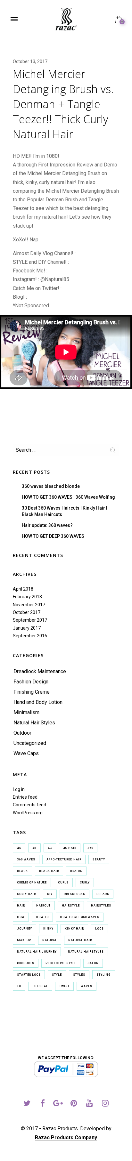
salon (93, 963)
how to (42, 917)
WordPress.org (28, 812)
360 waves (26, 859)
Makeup (24, 940)
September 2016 (30, 635)
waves (86, 986)
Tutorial (40, 986)
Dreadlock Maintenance (39, 671)
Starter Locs (29, 974)
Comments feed (29, 804)
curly (85, 882)
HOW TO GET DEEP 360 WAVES (53, 536)
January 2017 (27, 628)
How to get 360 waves (79, 917)
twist (64, 986)
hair (21, 905)
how (21, 917)
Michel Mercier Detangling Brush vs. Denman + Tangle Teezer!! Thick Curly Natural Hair (63, 104)
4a (19, 848)
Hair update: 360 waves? (47, 525)
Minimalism (26, 712)
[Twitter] (27, 1104)
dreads (102, 894)
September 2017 (30, 620)
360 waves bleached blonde (51, 486)
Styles (79, 974)
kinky (48, 928)
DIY (50, 894)
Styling (103, 974)
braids (76, 871)
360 (90, 848)
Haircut (43, 905)
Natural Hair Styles (34, 723)
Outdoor (22, 733)
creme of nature (32, 882)
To (19, 986)
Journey (24, 928)
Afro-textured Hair (63, 859)
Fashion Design (30, 682)
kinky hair (74, 928)
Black (22, 871)
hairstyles (101, 905)
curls (63, 882)
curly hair (26, 894)
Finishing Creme (31, 692)
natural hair (80, 940)
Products (25, 963)
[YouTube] (89, 1104)
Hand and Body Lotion (37, 702)
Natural (49, 940)
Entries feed (25, 797)
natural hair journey (37, 951)
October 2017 (26, 612)
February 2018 (27, 596)
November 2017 (29, 604)
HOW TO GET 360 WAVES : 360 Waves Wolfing (68, 497)
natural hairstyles (86, 951)
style (57, 974)
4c (50, 848)
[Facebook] (42, 1104)
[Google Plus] (58, 1104)
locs (99, 928)
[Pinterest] (74, 1104)
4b (34, 848)
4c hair (69, 848)
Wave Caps (26, 753)
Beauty (99, 859)
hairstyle (71, 905)
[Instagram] (105, 1104)
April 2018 (23, 589)
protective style (60, 963)
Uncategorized (29, 743)
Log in (19, 789)
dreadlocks (74, 894)
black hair (49, 871)
